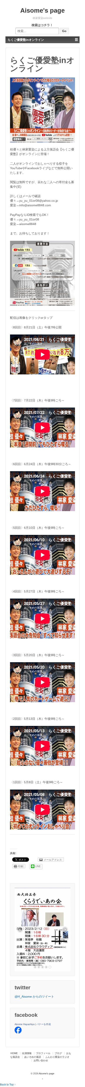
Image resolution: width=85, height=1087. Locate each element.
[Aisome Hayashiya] (18, 1030)
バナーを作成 (43, 1024)
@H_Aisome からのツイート (34, 996)
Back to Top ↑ (8, 1084)
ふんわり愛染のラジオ (57, 1057)
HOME (14, 1053)
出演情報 (27, 1053)
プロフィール (43, 1053)
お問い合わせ (41, 1060)
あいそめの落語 (32, 1057)
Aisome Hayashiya (24, 1024)
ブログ (58, 1053)
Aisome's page (42, 10)
